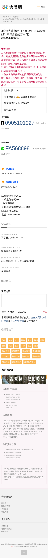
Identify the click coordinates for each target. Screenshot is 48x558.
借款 (4, 340)
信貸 (36, 346)
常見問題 (4, 512)
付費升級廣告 (6, 529)
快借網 (5, 16)
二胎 (23, 346)
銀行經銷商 (16, 362)
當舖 (29, 340)
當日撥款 (5, 356)
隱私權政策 (5, 506)
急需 (17, 346)
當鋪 (36, 340)
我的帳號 (4, 526)
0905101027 (19, 123)
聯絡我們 (4, 532)
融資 (23, 340)
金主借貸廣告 (14, 16)
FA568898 (17, 148)
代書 (4, 346)
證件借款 (26, 356)
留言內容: (6, 291)
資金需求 (26, 351)
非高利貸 (36, 356)
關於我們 (4, 503)
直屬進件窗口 (29, 362)
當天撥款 (5, 351)
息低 (10, 340)
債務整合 (16, 351)
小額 (42, 340)
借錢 (17, 340)
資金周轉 (36, 351)
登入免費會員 (17, 321)
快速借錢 (16, 356)
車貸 (10, 346)
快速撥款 (5, 362)
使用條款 (4, 509)
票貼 (29, 346)
